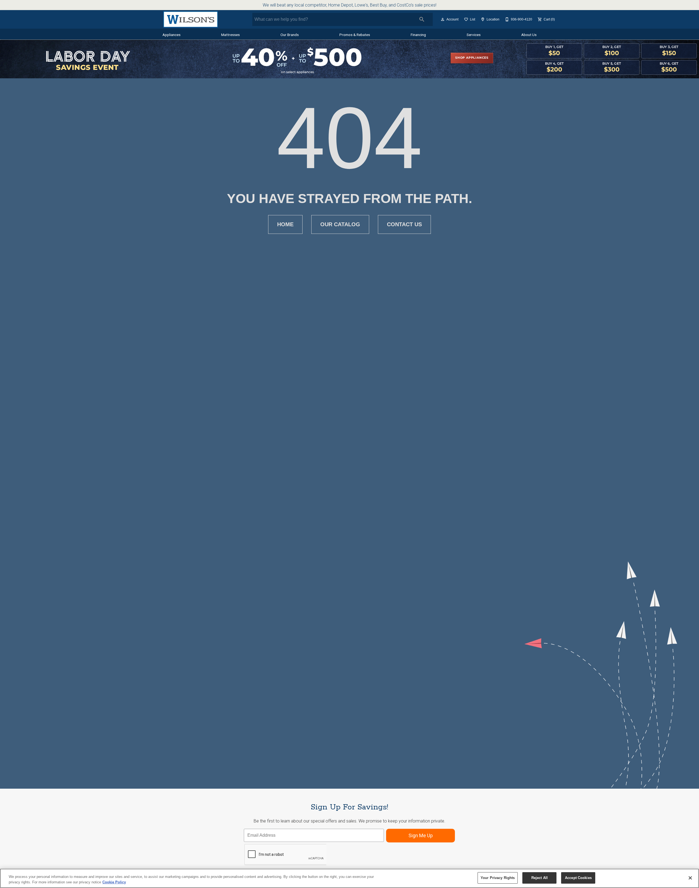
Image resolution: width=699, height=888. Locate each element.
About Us (529, 34)
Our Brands (289, 34)
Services (474, 34)
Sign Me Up (420, 835)
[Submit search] (422, 19)
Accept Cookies (578, 878)
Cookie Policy (114, 882)
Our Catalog (340, 224)
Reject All (539, 878)
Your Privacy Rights (498, 878)
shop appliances (471, 57)
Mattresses (230, 34)
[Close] (690, 878)
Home (285, 224)
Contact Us (404, 224)
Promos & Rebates (354, 34)
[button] (442, 19)
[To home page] (190, 19)
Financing (418, 34)
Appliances (171, 34)
